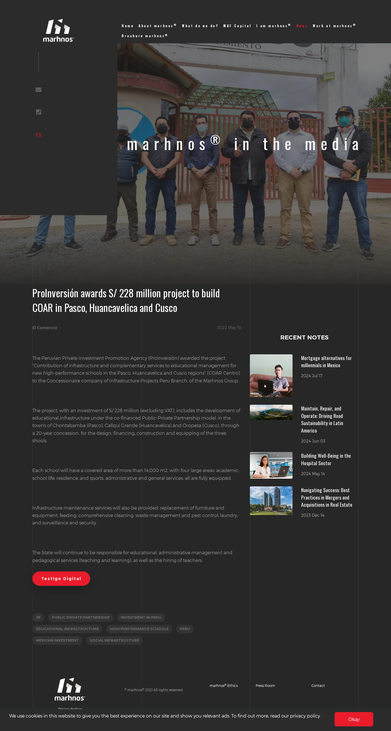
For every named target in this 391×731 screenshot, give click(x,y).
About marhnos (158, 25)
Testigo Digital (61, 578)
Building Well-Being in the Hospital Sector (326, 459)
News (302, 25)
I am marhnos (274, 25)
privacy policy (305, 715)
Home (128, 25)
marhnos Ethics (224, 685)
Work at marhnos (334, 25)
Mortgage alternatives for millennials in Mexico (326, 361)
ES (39, 134)
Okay (354, 719)
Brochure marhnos (145, 35)
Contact (318, 685)
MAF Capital (237, 25)
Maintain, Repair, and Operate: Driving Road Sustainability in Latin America (322, 419)
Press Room (265, 685)
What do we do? (200, 25)
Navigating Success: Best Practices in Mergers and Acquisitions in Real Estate (326, 497)
